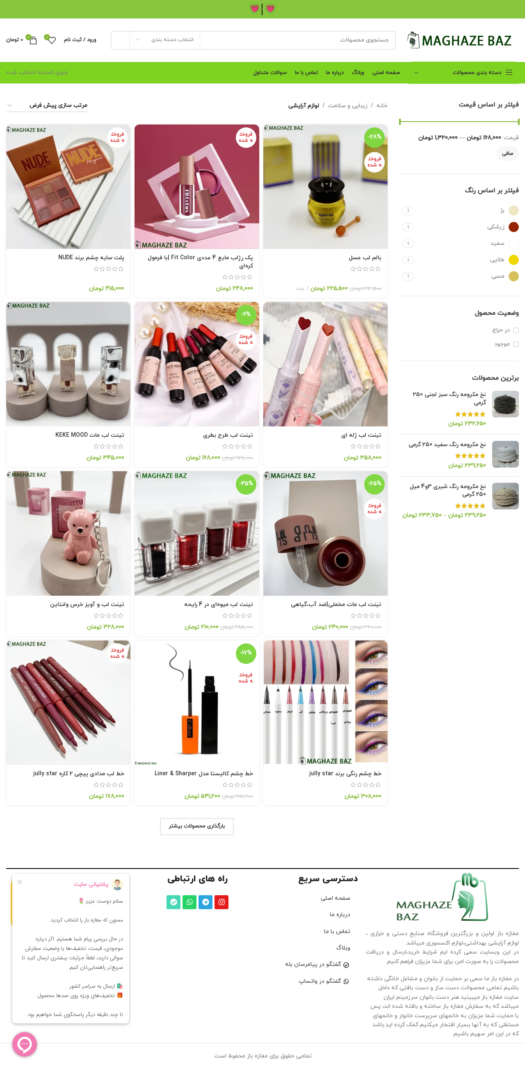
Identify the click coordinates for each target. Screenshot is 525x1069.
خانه (382, 106)
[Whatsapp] (189, 902)
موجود (502, 344)
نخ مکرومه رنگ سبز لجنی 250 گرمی (449, 399)
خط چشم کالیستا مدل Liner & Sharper (204, 774)
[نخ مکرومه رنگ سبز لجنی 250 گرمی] (505, 409)
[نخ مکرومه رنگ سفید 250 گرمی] (505, 455)
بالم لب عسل (365, 258)
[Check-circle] (173, 902)
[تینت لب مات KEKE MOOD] (68, 364)
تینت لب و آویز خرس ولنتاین (87, 604)
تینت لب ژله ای (361, 435)
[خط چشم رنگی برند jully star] (325, 702)
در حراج (501, 330)
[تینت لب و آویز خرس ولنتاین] (68, 533)
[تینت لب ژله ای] (325, 364)
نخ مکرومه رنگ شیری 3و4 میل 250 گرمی (448, 491)
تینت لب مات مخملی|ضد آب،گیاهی (336, 604)
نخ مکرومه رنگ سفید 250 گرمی (447, 445)
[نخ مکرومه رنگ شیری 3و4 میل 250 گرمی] (505, 501)
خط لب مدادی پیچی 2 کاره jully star (78, 774)
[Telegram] (205, 902)
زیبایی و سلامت (348, 106)
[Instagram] (221, 902)
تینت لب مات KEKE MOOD (89, 435)
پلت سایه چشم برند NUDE (91, 258)
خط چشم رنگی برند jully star (345, 774)
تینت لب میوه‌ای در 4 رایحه (218, 604)
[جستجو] (120, 40)
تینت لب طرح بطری (228, 435)
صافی (507, 153)
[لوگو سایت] (461, 40)
